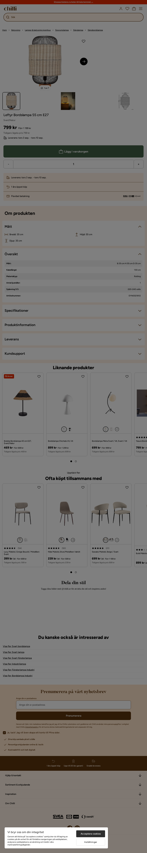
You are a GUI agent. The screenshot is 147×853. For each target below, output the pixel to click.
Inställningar (90, 842)
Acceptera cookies (91, 833)
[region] (56, 837)
